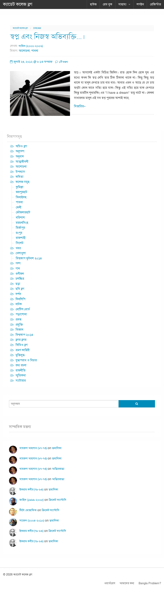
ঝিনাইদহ (21, 197)
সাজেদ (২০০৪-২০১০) (31, 521)
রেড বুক (107, 4)
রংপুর (19, 233)
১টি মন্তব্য (63, 61)
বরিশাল (20, 217)
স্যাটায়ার (21, 380)
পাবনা (34, 51)
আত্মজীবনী (22, 161)
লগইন (140, 4)
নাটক (19, 304)
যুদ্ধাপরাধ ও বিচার (26, 360)
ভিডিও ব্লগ (22, 345)
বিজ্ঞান (19, 329)
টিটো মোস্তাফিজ (28, 510)
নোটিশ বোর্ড (23, 309)
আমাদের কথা (127, 583)
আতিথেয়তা (58, 469)
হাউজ (93, 4)
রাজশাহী (21, 238)
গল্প (18, 263)
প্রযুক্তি (19, 324)
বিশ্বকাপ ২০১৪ (24, 335)
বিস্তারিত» (80, 106)
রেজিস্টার (155, 4)
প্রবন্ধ (19, 319)
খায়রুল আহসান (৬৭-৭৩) (33, 448)
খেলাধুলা (21, 253)
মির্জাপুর (20, 228)
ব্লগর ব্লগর (21, 340)
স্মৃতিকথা (21, 375)
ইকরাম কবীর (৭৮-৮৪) (31, 489)
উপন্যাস (20, 172)
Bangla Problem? (150, 583)
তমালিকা (57, 448)
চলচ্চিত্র (20, 278)
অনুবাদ (20, 156)
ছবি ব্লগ (20, 289)
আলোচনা (24, 51)
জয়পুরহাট (21, 192)
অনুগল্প (20, 151)
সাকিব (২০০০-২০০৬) (31, 46)
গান (18, 268)
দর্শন (18, 294)
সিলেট (19, 243)
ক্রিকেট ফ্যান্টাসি (57, 500)
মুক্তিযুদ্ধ (20, 355)
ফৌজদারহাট (23, 212)
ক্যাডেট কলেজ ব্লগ (17, 4)
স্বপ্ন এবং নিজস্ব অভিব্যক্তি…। (47, 37)
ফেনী (18, 207)
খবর (18, 248)
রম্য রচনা (21, 365)
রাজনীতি (21, 370)
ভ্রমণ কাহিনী (23, 350)
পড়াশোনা (21, 314)
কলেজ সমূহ (22, 182)
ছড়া (18, 284)
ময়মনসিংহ (22, 223)
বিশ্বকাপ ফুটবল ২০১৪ (29, 258)
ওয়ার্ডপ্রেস (109, 583)
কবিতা (19, 177)
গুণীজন (20, 274)
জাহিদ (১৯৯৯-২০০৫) (31, 500)
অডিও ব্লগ (21, 146)
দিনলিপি (20, 299)
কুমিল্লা (19, 187)
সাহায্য (122, 4)
